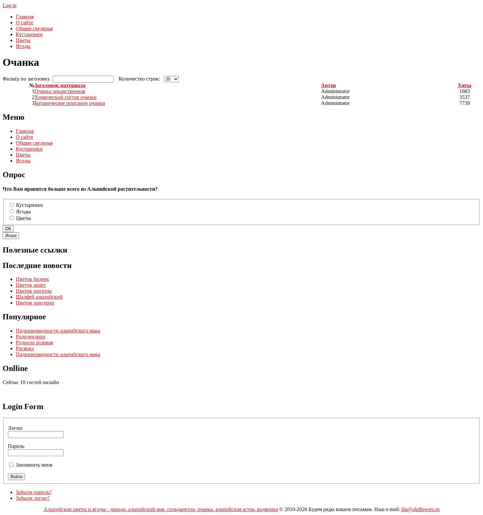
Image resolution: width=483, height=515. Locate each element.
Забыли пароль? (34, 492)
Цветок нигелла (34, 291)
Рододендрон (30, 336)
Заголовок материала (59, 85)
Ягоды (23, 211)
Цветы (23, 218)
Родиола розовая (34, 342)
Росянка (25, 348)
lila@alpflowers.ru (420, 509)
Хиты (465, 85)
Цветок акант (31, 285)
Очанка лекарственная (59, 91)
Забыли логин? (33, 498)
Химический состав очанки (65, 97)
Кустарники (29, 205)
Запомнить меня (34, 465)
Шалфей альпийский (39, 297)
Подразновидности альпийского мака (58, 330)
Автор (328, 85)
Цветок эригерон (35, 303)
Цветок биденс (32, 279)
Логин (15, 428)
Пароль (16, 446)
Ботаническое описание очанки (69, 103)
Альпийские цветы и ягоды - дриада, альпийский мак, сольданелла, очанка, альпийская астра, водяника (161, 509)
